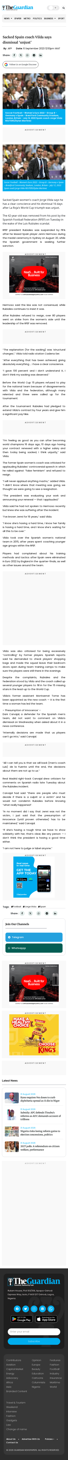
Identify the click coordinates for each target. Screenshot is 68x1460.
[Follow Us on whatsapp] (51, 1309)
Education (38, 1373)
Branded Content (16, 1391)
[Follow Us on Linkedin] (42, 1309)
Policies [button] (49, 1439)
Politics (37, 18)
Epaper (18, 18)
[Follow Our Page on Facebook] (17, 1309)
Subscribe (34, 1341)
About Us (11, 1439)
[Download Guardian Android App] (21, 1319)
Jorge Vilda (30, 907)
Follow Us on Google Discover (23, 64)
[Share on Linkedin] (41, 55)
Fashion (54, 1364)
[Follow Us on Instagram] (34, 1309)
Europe (36, 1364)
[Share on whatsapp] (27, 55)
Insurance (56, 1378)
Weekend (11, 1407)
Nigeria (36, 1387)
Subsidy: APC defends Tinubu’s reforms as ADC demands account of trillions (40, 1116)
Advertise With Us (31, 1439)
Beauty (36, 1369)
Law (8, 1424)
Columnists (38, 1382)
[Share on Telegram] (34, 55)
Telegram (18, 937)
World (53, 1387)
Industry (54, 1373)
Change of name (16, 1429)
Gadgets (11, 1420)
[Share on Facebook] (14, 55)
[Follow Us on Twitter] (25, 1309)
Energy (10, 1373)
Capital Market (14, 1369)
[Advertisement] (34, 609)
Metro (27, 18)
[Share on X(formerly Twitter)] (21, 55)
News (7, 18)
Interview (11, 1411)
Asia (8, 1387)
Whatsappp (19, 948)
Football (17, 907)
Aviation (11, 1364)
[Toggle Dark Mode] (53, 7)
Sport (61, 18)
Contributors (13, 1360)
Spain (43, 907)
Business (49, 18)
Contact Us (12, 1442)
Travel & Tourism (15, 1402)
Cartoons (37, 1378)
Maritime (55, 1382)
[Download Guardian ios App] (46, 1319)
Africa (9, 1382)
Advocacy (12, 1378)
